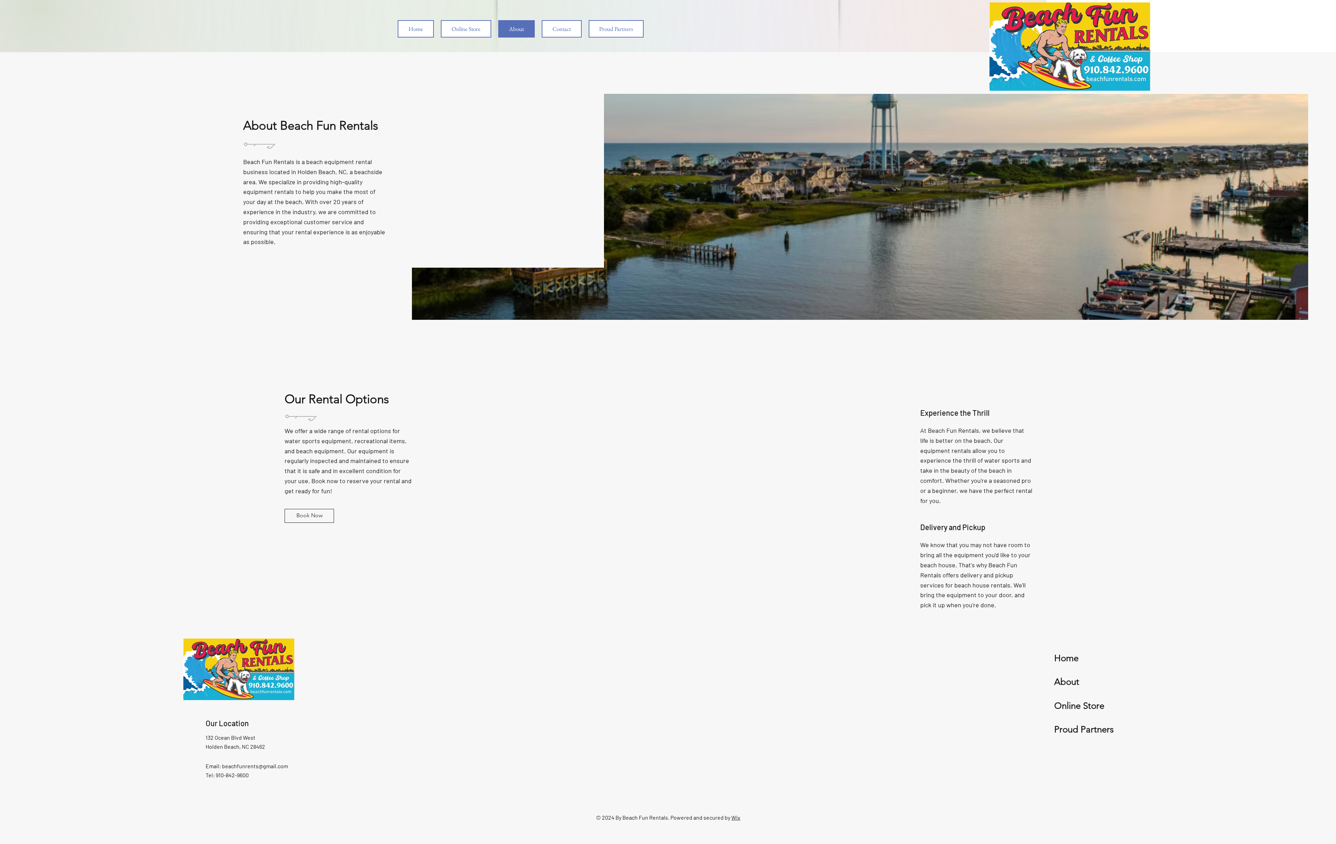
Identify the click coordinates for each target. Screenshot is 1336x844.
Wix (735, 817)
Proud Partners (1084, 729)
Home (1066, 658)
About (1066, 681)
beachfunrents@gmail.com (255, 766)
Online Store (1079, 705)
